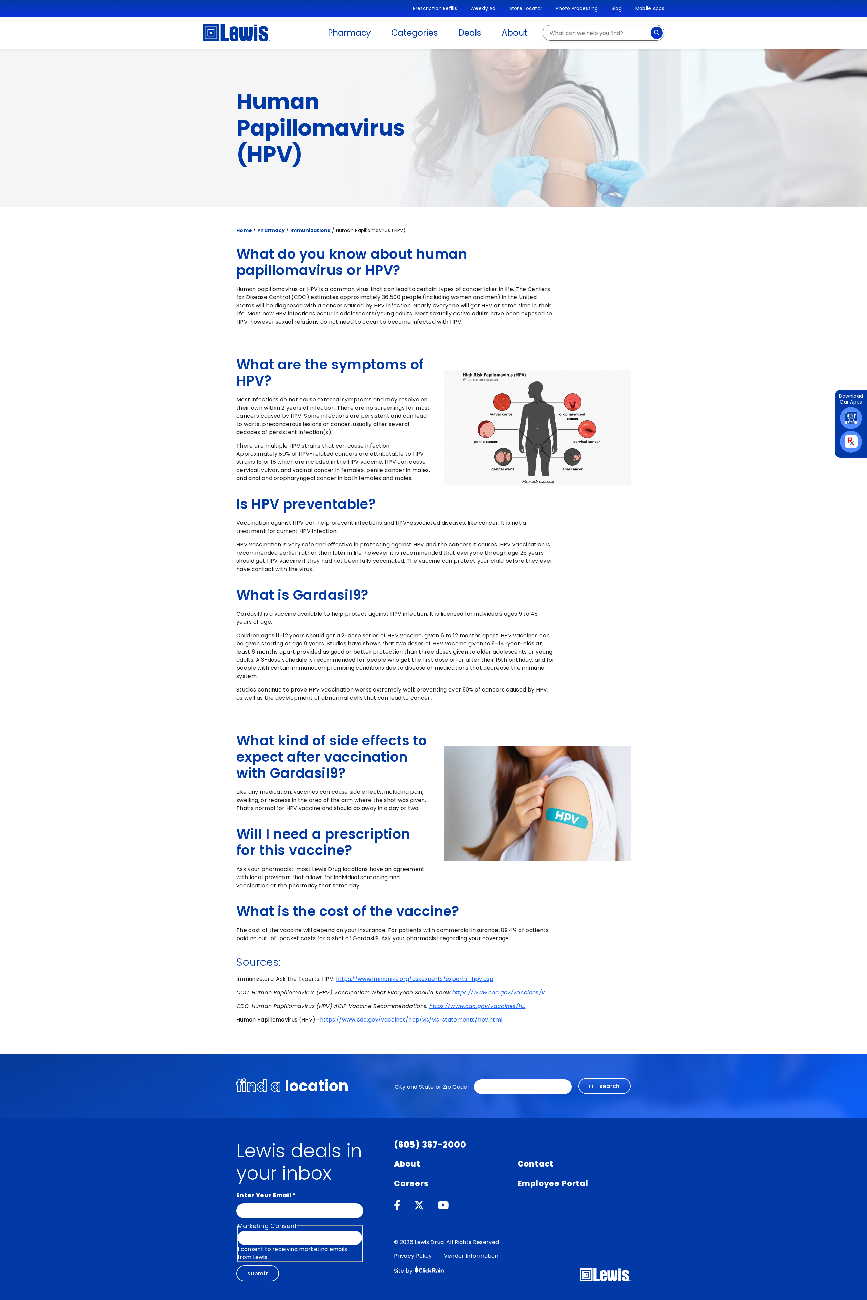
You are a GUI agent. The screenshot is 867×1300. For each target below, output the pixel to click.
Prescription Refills (435, 8)
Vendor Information (471, 1256)
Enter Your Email (266, 1195)
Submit (257, 1273)
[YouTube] (443, 1205)
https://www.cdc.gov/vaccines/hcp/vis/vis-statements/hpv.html (411, 1020)
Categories (414, 33)
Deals (470, 33)
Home (244, 230)
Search (609, 1086)
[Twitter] (419, 1205)
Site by (404, 1271)
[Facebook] (397, 1205)
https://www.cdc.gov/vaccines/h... (477, 1006)
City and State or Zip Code (431, 1087)
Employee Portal (552, 1183)
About (514, 33)
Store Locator (526, 8)
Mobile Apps (649, 8)
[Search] (657, 33)
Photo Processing (577, 8)
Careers (411, 1183)
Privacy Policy (413, 1256)
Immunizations (310, 230)
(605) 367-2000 (430, 1145)
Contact (535, 1163)
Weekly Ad (483, 8)
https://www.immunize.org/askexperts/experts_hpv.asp (414, 979)
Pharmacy (349, 33)
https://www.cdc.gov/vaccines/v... (500, 992)
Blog (617, 8)
